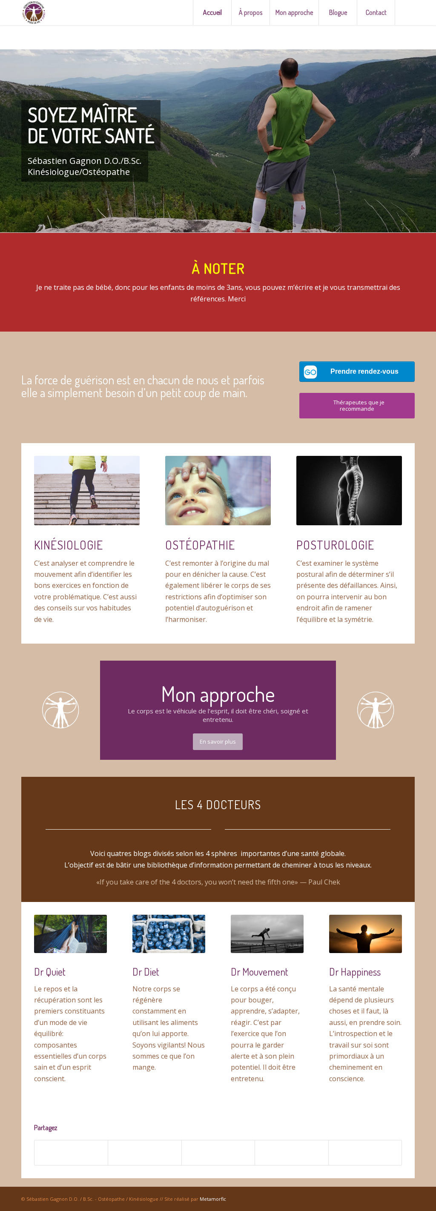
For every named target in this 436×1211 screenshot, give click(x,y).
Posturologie (335, 545)
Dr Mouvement (259, 971)
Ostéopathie (200, 545)
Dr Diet (145, 971)
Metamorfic (213, 1199)
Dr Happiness (355, 971)
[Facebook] (408, 12)
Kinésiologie (68, 545)
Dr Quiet (50, 971)
